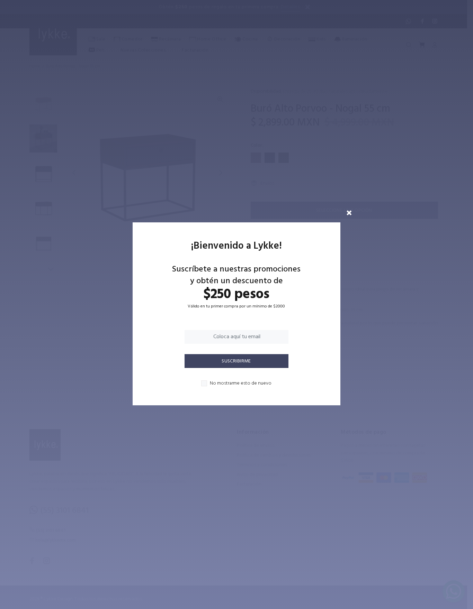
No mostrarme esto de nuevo (240, 383)
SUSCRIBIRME (236, 361)
